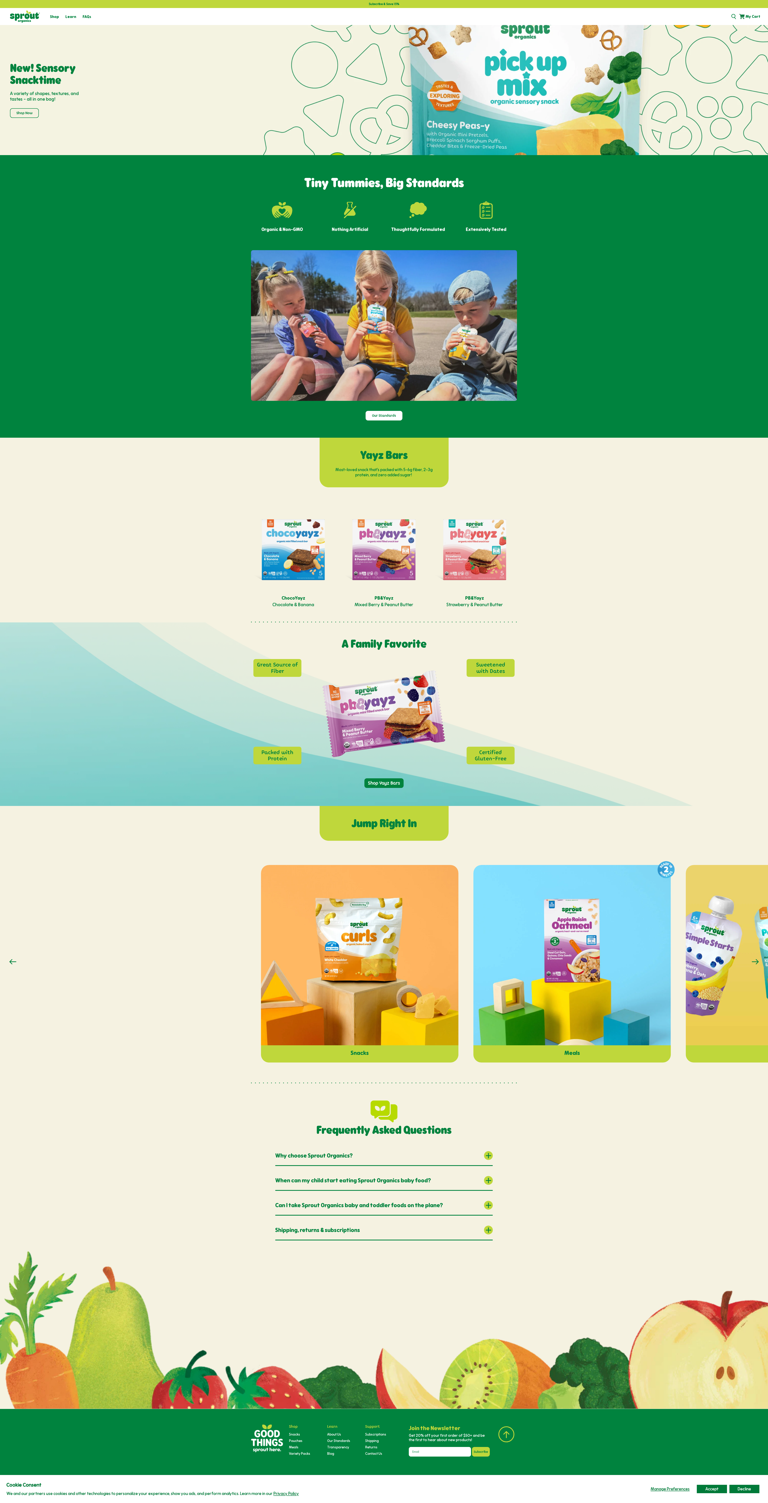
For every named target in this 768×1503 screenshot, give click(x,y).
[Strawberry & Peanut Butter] (474, 549)
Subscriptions (375, 1434)
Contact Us (373, 1453)
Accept (711, 1488)
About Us (334, 1434)
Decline (744, 1488)
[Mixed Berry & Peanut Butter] (384, 549)
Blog (330, 1453)
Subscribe (481, 1452)
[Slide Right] (755, 961)
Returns (371, 1447)
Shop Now (24, 113)
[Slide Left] (13, 961)
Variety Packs (299, 1453)
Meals (293, 1447)
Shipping (372, 1441)
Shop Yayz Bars (384, 783)
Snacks (294, 1434)
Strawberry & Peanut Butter (474, 604)
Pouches (295, 1441)
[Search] (734, 17)
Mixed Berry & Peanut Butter (384, 604)
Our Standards (384, 415)
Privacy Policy (286, 1493)
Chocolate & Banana (293, 604)
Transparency (338, 1447)
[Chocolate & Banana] (293, 549)
